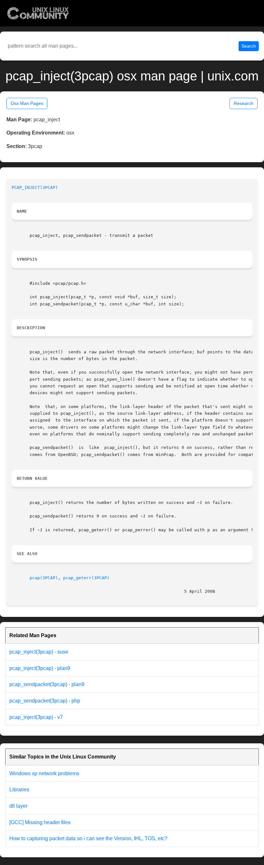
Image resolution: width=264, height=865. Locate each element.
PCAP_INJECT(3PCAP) (35, 187)
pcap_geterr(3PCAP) (86, 577)
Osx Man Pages (27, 103)
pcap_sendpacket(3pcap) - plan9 (46, 684)
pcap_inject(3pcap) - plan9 (39, 668)
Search (248, 46)
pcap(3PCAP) (44, 577)
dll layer (18, 806)
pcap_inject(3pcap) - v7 (36, 717)
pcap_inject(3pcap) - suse (38, 652)
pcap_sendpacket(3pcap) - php (44, 700)
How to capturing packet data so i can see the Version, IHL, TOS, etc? (88, 838)
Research (243, 103)
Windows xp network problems (44, 773)
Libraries (19, 789)
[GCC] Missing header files (40, 822)
